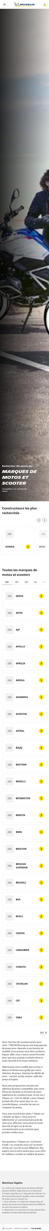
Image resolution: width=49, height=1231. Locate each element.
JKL (35, 582)
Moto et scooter (21, 1228)
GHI (26, 582)
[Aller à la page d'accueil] (24, 4)
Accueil (9, 1228)
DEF (16, 582)
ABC (7, 582)
